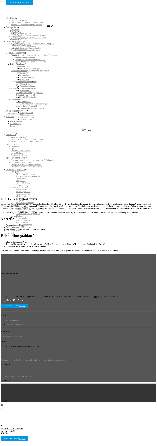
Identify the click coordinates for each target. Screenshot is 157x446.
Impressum (10, 322)
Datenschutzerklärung (14, 324)
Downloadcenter (12, 320)
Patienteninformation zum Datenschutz (16, 376)
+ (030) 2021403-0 (13, 300)
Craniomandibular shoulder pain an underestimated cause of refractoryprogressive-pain (34, 360)
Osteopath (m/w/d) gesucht (11, 336)
